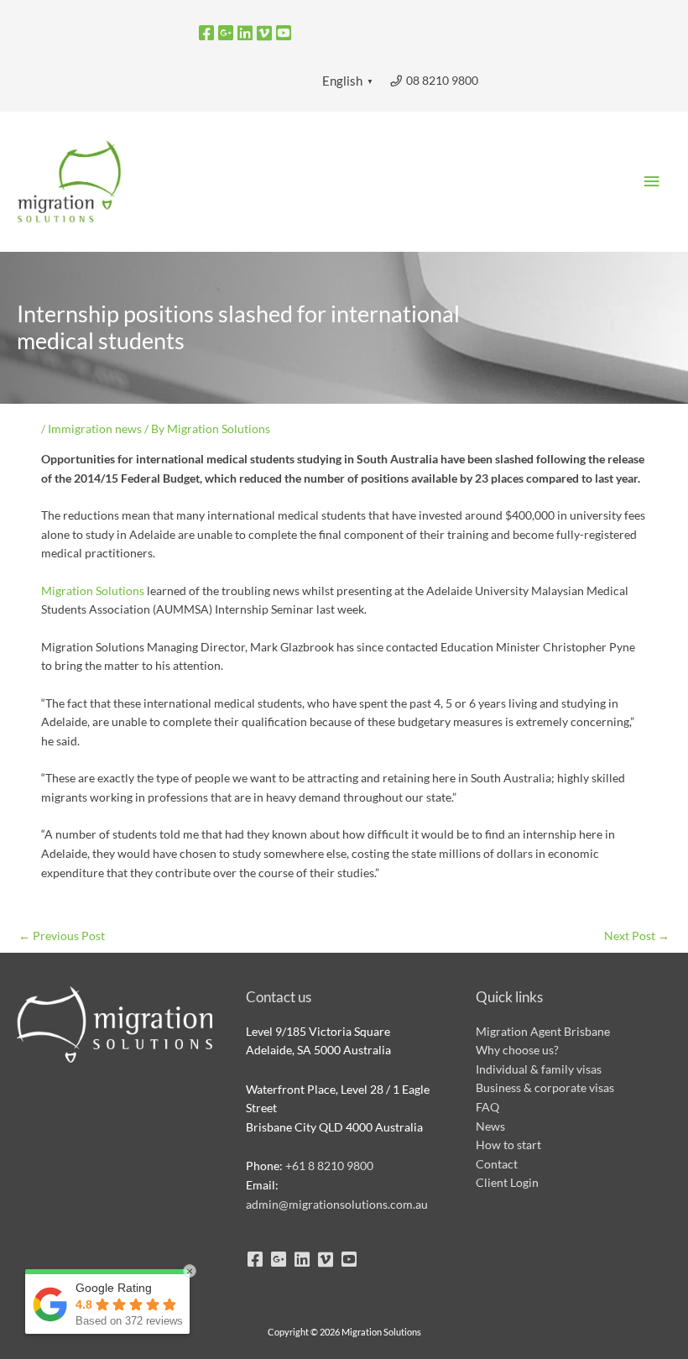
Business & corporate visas (545, 1087)
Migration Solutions (92, 590)
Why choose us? (517, 1050)
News (490, 1126)
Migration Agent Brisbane (543, 1031)
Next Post (637, 935)
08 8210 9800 (441, 80)
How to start (508, 1144)
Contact (497, 1164)
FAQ (487, 1107)
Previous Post (61, 935)
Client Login (507, 1182)
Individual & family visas (539, 1069)
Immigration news (95, 428)
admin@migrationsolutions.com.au (337, 1204)
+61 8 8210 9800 (329, 1165)
